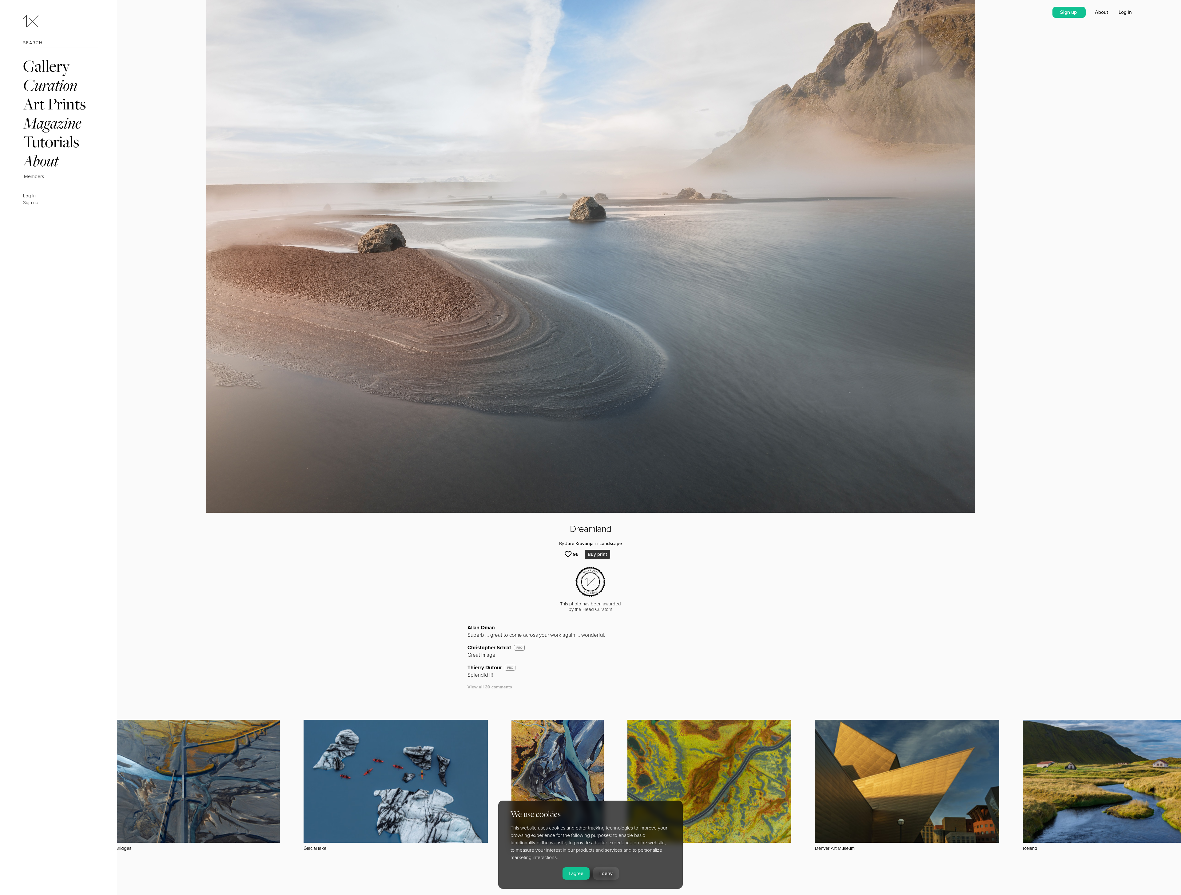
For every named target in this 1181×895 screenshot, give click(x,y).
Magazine (52, 123)
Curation (50, 85)
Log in (29, 196)
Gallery (46, 66)
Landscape (610, 543)
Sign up (30, 202)
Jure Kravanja (579, 543)
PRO (519, 648)
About (40, 160)
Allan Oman (481, 627)
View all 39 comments (489, 687)
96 (576, 554)
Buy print (597, 554)
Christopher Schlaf (489, 647)
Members (34, 176)
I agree (576, 873)
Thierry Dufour (484, 667)
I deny (606, 873)
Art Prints (54, 104)
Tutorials (51, 141)
